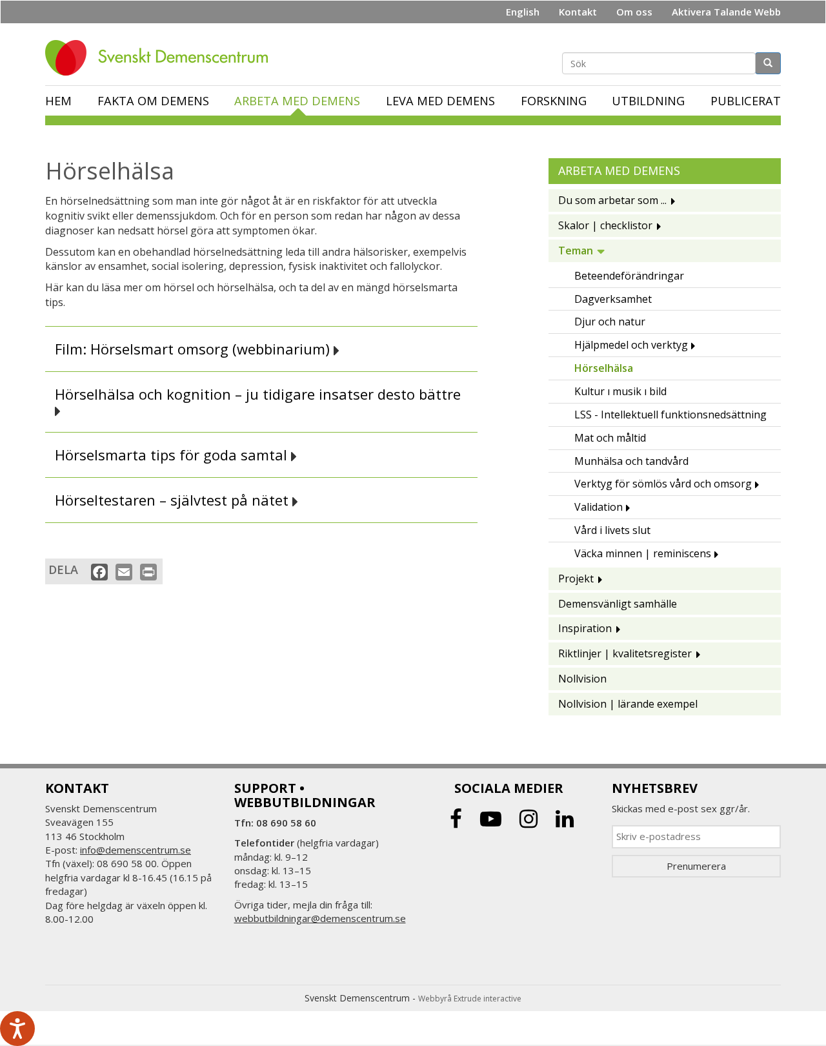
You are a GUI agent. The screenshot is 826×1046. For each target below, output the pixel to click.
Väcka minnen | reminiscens (642, 553)
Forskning (554, 100)
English (522, 11)
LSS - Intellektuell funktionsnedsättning (670, 414)
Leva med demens (440, 100)
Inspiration (585, 628)
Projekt (576, 578)
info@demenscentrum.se (135, 849)
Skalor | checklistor (605, 225)
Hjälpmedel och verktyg (631, 345)
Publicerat (745, 100)
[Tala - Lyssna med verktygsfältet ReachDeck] (17, 1028)
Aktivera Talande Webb (726, 11)
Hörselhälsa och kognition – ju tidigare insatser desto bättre (260, 395)
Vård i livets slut (612, 530)
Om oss (634, 11)
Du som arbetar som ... (612, 200)
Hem (58, 100)
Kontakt (578, 11)
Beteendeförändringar (629, 276)
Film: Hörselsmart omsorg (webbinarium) (194, 349)
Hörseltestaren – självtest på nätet (173, 500)
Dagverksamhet (613, 299)
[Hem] (161, 58)
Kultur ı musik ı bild (620, 391)
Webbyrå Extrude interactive (469, 998)
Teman (575, 250)
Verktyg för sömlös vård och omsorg (663, 484)
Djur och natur (609, 321)
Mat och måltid (610, 438)
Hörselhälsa (603, 368)
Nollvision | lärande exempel (628, 704)
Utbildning (648, 100)
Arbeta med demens (297, 100)
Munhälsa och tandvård (631, 461)
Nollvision (582, 679)
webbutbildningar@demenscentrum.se (320, 918)
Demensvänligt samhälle (617, 604)
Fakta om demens (153, 100)
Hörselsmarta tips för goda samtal (173, 455)
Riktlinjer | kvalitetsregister (625, 653)
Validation (598, 507)
